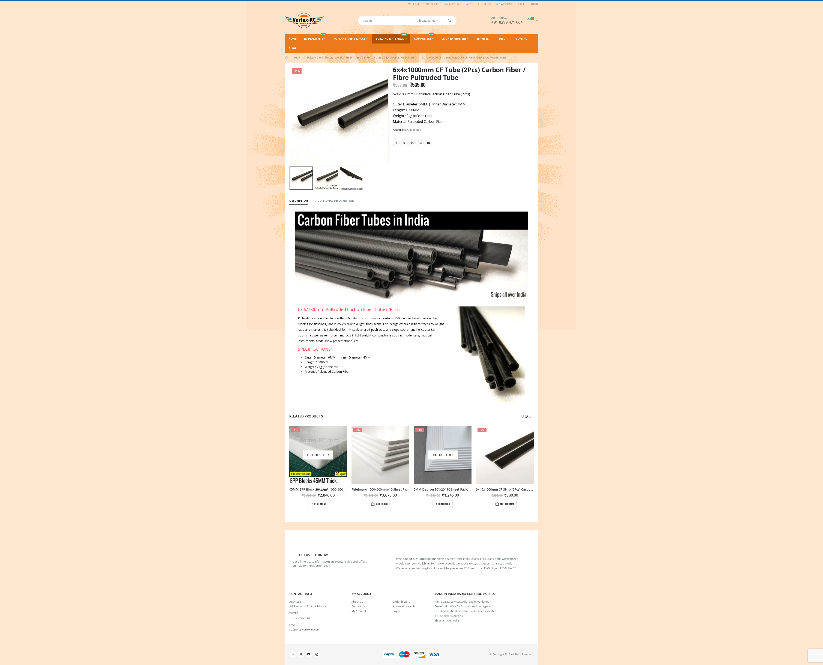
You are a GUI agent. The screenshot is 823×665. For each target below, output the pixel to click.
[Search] (449, 20)
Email (428, 143)
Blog (487, 4)
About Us (472, 4)
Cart (521, 4)
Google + (420, 143)
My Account (453, 4)
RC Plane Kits (315, 37)
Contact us (358, 606)
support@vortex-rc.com (304, 629)
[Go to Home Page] (286, 57)
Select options (505, 504)
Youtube (309, 654)
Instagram (317, 654)
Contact (522, 39)
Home (293, 39)
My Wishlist (504, 4)
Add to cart (320, 504)
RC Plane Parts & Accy (349, 39)
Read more (382, 504)
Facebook (396, 143)
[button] (290, 115)
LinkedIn (412, 143)
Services (483, 39)
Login (396, 611)
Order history (401, 601)
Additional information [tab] (334, 201)
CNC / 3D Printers (454, 39)
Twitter (404, 143)
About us (357, 601)
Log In (534, 4)
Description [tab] (298, 201)
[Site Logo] (304, 20)
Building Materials (391, 37)
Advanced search (404, 606)
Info (502, 39)
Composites (424, 37)
